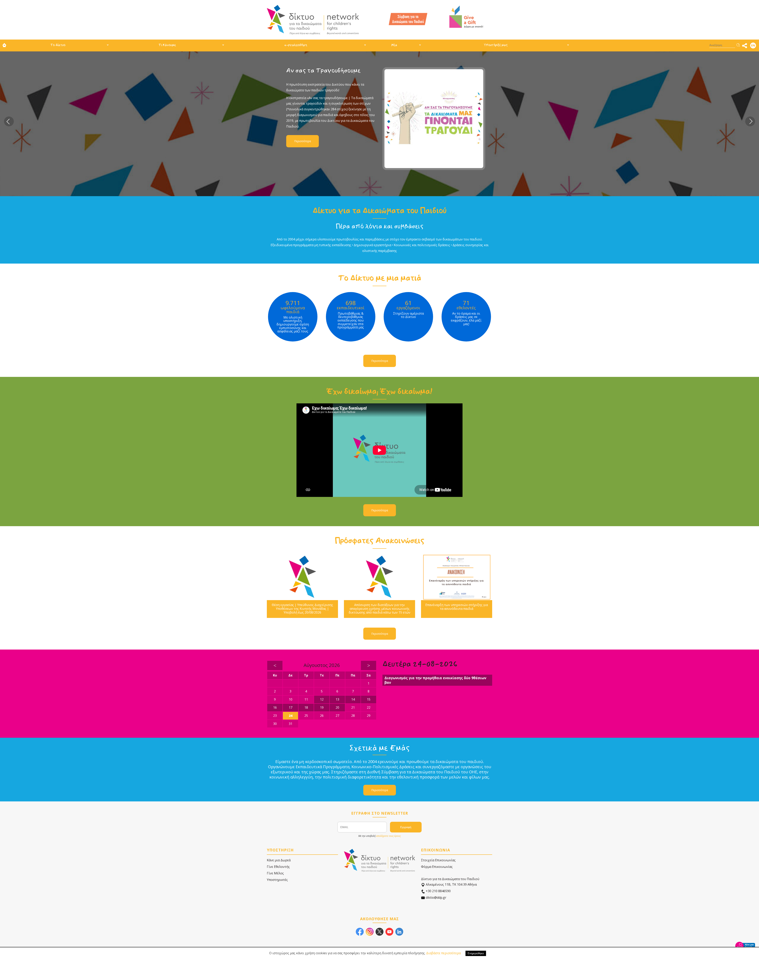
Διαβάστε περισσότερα (443, 953)
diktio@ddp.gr (435, 897)
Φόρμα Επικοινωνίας (437, 866)
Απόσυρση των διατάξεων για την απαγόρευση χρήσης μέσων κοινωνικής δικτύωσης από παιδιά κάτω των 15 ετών (379, 609)
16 (275, 707)
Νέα (394, 45)
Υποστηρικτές (277, 880)
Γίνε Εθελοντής (278, 866)
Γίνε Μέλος (275, 873)
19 (322, 707)
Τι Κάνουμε (167, 45)
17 (290, 707)
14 (353, 699)
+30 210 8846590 (438, 891)
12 (322, 699)
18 (306, 707)
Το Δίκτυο (57, 45)
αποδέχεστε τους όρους (388, 836)
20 (337, 707)
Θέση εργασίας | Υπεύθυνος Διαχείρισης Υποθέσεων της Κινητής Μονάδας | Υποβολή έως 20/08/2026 (302, 609)
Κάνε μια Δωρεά (279, 860)
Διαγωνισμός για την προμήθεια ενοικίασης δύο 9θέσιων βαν (435, 680)
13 (337, 699)
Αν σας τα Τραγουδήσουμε (323, 70)
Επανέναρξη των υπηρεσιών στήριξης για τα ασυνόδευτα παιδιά (456, 607)
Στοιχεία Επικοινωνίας (438, 860)
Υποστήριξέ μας (496, 45)
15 (368, 699)
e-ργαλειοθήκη (295, 45)
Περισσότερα (302, 141)
